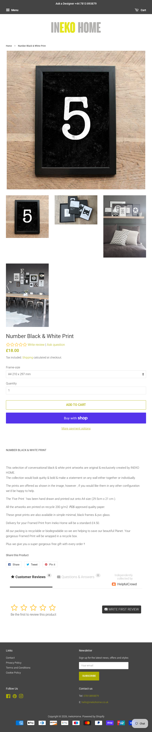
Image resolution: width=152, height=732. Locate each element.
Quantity (11, 383)
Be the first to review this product (33, 614)
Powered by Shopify (93, 716)
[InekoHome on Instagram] (21, 697)
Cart (143, 10)
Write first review (123, 609)
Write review (36, 345)
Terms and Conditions (18, 667)
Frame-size (13, 367)
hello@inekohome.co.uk (95, 702)
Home (9, 46)
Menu (14, 10)
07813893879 (91, 695)
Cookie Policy (13, 672)
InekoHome (74, 716)
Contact (10, 657)
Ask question (56, 345)
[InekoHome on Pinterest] (14, 697)
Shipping (27, 357)
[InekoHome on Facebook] (8, 697)
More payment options (76, 428)
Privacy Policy (13, 662)
